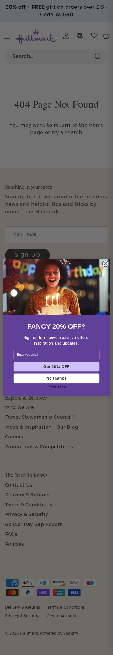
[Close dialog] (105, 264)
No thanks (56, 378)
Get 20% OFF (56, 367)
